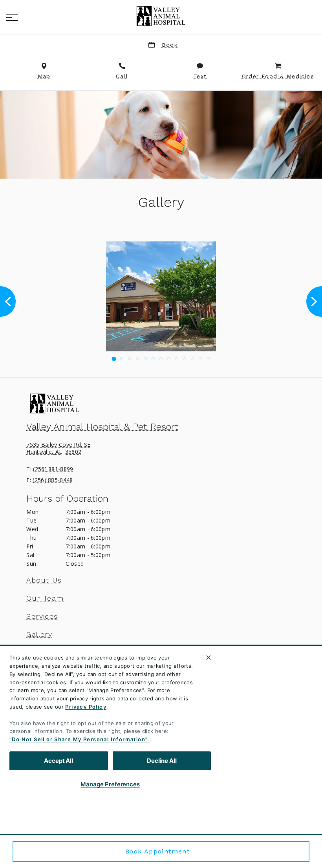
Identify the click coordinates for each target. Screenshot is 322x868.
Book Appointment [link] (157, 851)
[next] (314, 301)
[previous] (8, 301)
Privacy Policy (85, 707)
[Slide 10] (184, 358)
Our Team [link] (45, 598)
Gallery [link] (39, 634)
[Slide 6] (153, 358)
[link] (161, 16)
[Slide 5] (145, 358)
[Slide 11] (192, 358)
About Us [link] (44, 580)
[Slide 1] (114, 359)
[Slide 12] (200, 358)
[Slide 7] (161, 358)
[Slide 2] (121, 358)
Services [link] (42, 616)
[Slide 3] (129, 358)
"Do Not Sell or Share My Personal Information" (78, 739)
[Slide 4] (137, 358)
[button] (12, 17)
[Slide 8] (168, 358)
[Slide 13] (208, 358)
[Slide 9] (176, 358)
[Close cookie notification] (208, 657)
